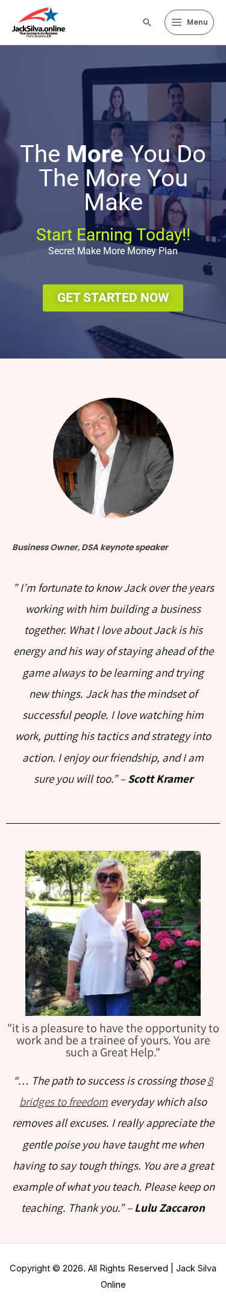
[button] (147, 22)
